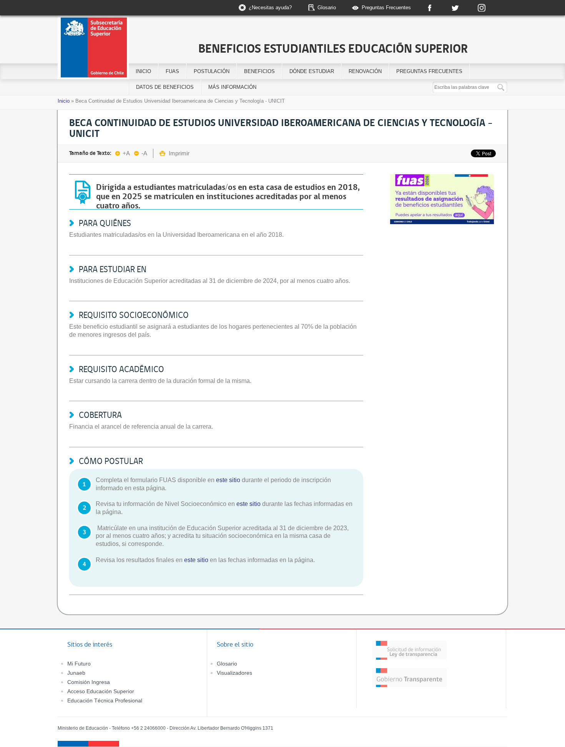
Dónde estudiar (311, 71)
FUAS (172, 71)
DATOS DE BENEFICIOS (165, 87)
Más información (232, 87)
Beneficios (259, 71)
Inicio (143, 71)
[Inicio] (122, 48)
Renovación (365, 71)
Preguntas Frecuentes (386, 7)
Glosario (326, 7)
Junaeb (76, 673)
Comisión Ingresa (88, 682)
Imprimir (179, 153)
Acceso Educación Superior (100, 691)
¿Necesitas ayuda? (270, 7)
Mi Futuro (79, 663)
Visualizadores (234, 673)
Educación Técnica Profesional (104, 700)
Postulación (211, 71)
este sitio (228, 480)
